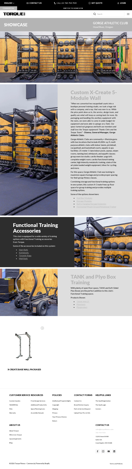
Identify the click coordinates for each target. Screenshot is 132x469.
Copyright (55, 405)
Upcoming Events (15, 439)
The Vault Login (101, 405)
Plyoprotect (82, 307)
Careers (98, 409)
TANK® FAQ (13, 405)
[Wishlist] (42, 328)
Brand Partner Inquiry (81, 405)
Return (54, 421)
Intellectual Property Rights (61, 401)
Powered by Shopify (43, 463)
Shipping (55, 409)
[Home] (14, 14)
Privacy (54, 413)
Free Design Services (38, 401)
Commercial (8, 8)
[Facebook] (98, 451)
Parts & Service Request (82, 409)
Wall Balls (23, 258)
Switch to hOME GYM (73, 8)
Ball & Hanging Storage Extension (91, 204)
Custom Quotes (14, 401)
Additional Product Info (39, 405)
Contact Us (78, 401)
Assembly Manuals (37, 413)
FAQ (10, 409)
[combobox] (108, 14)
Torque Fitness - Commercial (25, 463)
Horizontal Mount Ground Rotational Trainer (96, 206)
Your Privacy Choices (59, 417)
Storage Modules (84, 201)
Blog (10, 443)
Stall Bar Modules (84, 198)
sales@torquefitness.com (104, 429)
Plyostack (81, 304)
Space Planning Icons (38, 409)
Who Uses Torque (15, 435)
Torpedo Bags (25, 255)
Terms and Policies (116, 464)
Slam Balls (23, 249)
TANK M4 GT (83, 301)
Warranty (12, 413)
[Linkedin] (114, 451)
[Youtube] (109, 451)
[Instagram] (103, 451)
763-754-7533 (71, 3)
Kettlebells (24, 252)
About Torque (14, 431)
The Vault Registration (103, 401)
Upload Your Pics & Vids (82, 413)
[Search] (94, 14)
